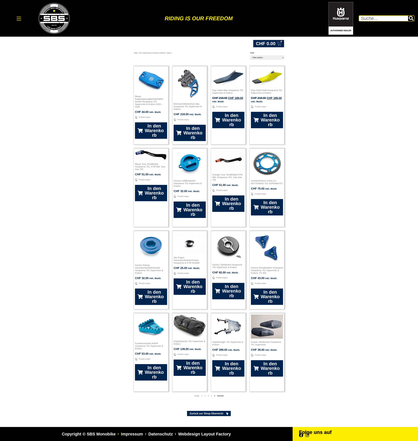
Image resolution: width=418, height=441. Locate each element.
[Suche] (411, 18)
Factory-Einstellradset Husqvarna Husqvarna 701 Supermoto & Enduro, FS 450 (267, 270)
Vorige (196, 396)
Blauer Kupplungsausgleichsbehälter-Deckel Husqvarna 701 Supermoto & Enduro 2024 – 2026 (149, 101)
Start (135, 53)
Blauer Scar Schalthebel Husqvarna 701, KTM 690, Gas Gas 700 (150, 166)
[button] (151, 130)
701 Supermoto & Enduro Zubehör (152, 53)
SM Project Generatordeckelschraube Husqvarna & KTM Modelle (187, 260)
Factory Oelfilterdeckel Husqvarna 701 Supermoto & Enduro (188, 183)
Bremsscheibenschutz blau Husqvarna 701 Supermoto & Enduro (188, 106)
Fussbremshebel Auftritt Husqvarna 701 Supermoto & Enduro (149, 346)
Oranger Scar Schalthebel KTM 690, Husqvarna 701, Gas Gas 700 (227, 177)
